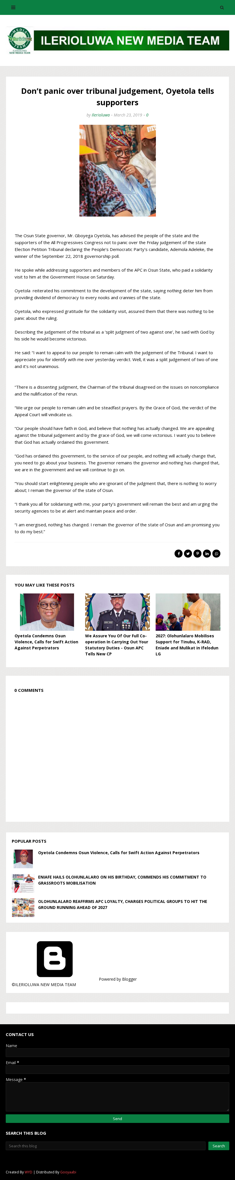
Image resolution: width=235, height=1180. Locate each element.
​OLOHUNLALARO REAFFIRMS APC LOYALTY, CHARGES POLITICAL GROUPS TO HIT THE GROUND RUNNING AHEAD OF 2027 (122, 904)
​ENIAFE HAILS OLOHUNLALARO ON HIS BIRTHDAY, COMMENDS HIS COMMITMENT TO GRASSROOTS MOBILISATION (122, 880)
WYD (28, 1172)
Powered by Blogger (117, 979)
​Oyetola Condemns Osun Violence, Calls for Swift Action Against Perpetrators (46, 642)
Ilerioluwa (101, 115)
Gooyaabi (68, 1172)
